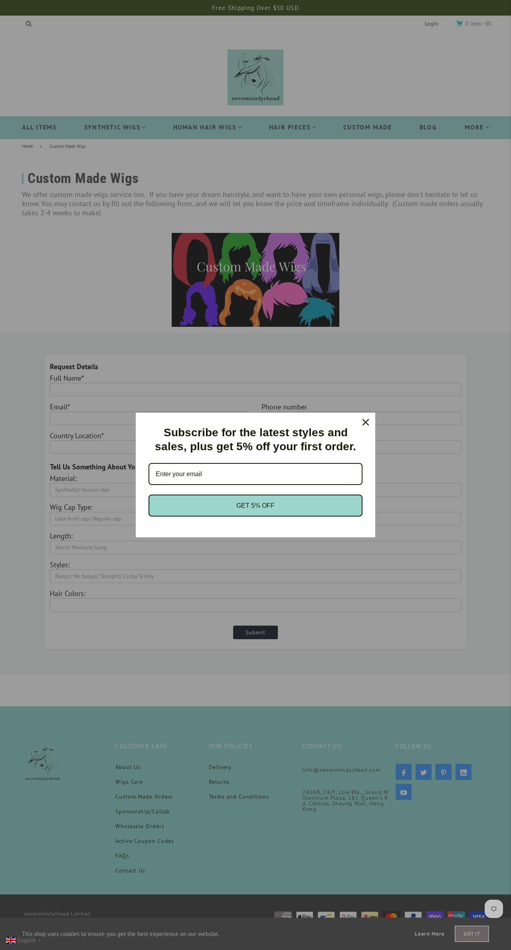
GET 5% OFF (255, 505)
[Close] (365, 422)
